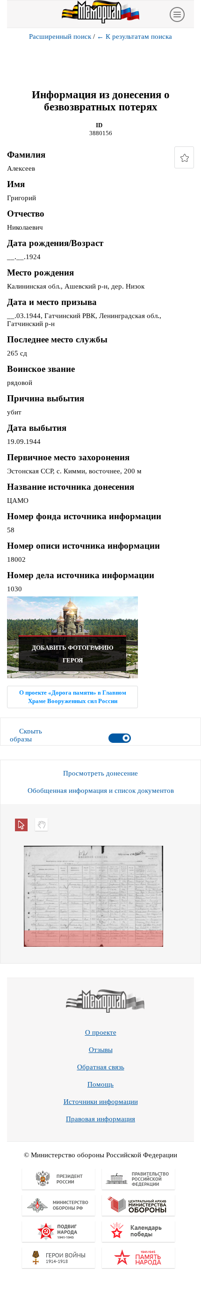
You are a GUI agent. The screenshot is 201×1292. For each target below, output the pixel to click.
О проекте (100, 1032)
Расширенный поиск (60, 36)
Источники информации (101, 1101)
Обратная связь (100, 1067)
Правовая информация (100, 1119)
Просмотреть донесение (100, 773)
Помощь (100, 1084)
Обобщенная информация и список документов (101, 790)
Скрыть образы (26, 735)
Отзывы (101, 1049)
